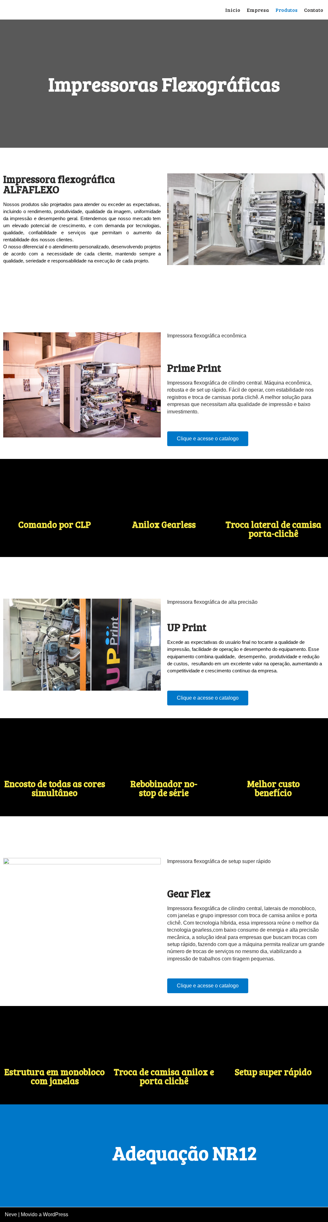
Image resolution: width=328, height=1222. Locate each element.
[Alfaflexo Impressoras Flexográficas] (37, 10)
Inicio (232, 9)
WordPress (55, 1214)
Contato (313, 9)
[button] (207, 438)
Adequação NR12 (184, 1152)
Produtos (286, 9)
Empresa (258, 9)
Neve (11, 1214)
